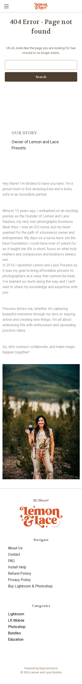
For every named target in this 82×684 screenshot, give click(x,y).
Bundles (14, 633)
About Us (15, 548)
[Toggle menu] (6, 6)
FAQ (11, 561)
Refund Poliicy (19, 573)
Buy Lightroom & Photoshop (30, 586)
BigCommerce (48, 668)
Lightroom (16, 614)
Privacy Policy (19, 580)
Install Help (17, 567)
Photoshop (17, 627)
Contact (14, 554)
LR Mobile (16, 620)
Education (15, 639)
